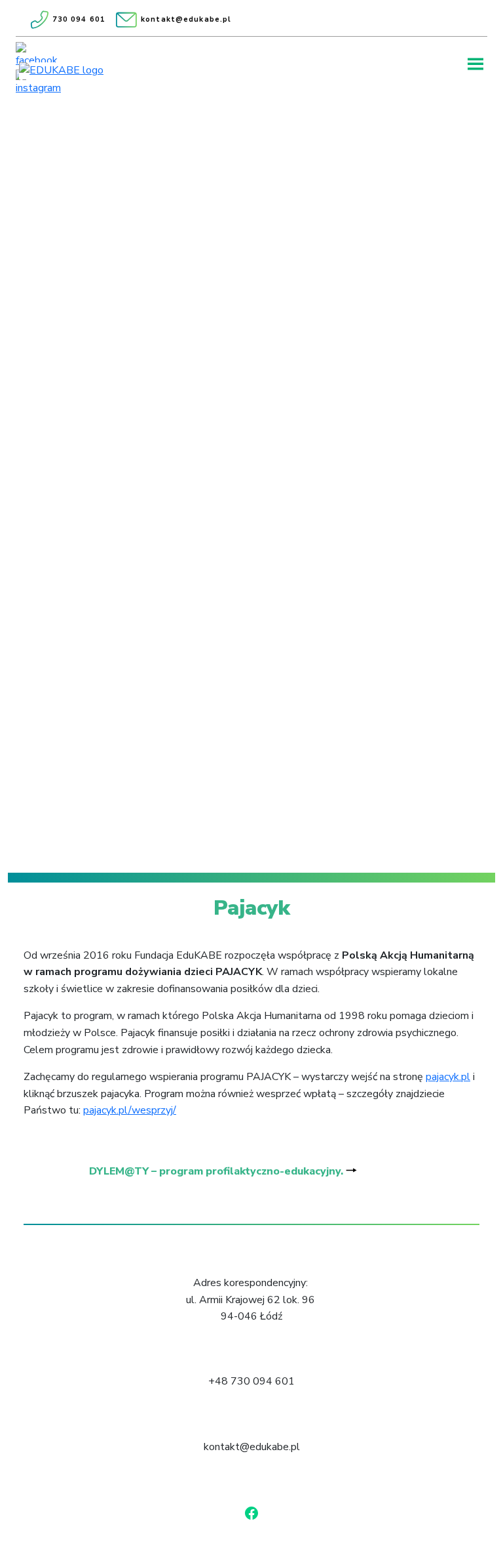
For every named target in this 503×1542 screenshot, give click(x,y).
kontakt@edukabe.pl (186, 19)
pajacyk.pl (448, 1077)
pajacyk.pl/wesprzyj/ (129, 1110)
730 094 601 (78, 19)
